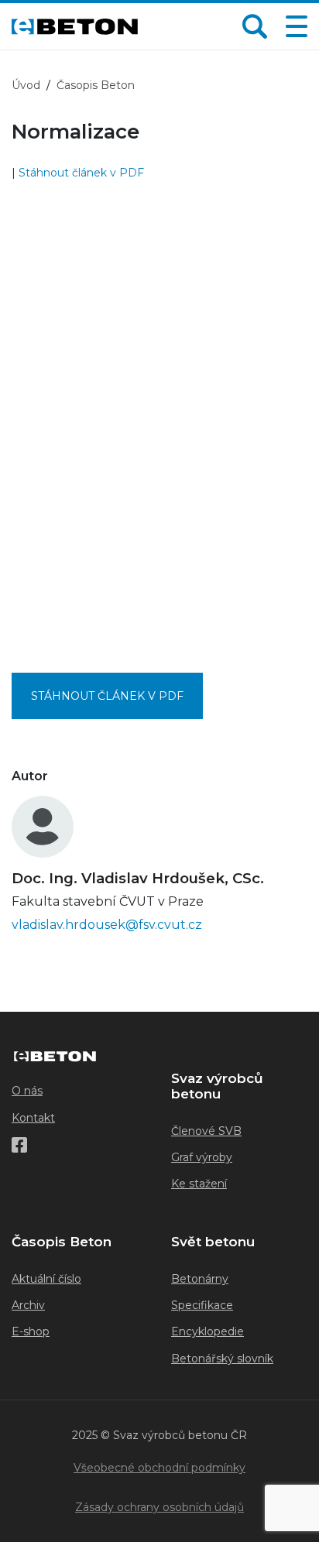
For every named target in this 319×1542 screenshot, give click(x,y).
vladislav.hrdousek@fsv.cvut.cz (107, 924)
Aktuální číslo (46, 1279)
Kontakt (33, 1118)
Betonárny (199, 1279)
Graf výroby (201, 1157)
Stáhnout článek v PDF (81, 173)
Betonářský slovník (222, 1359)
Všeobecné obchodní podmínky (159, 1468)
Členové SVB (206, 1131)
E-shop (31, 1331)
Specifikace (202, 1305)
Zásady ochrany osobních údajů (159, 1507)
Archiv (28, 1305)
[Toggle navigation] (293, 26)
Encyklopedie (207, 1331)
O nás (27, 1091)
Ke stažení (199, 1184)
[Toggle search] (254, 26)
